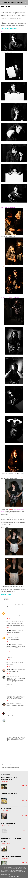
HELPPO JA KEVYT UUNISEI (9, 794)
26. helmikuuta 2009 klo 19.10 (17, 621)
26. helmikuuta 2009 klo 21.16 (15, 676)
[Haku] (26, 3)
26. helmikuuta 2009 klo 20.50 (17, 654)
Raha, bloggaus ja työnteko (8, 823)
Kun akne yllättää (6, 808)
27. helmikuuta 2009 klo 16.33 (17, 733)
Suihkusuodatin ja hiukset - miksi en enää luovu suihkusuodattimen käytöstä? (11, 839)
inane (8, 676)
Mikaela (8, 720)
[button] (26, 7)
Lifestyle (6, 599)
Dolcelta (10, 509)
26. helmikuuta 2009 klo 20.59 (17, 662)
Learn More (12, 876)
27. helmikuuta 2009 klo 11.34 (16, 720)
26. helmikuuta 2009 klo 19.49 (17, 630)
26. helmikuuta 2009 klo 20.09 (17, 644)
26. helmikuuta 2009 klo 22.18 (17, 692)
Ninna (8, 703)
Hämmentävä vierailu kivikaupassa (11, 856)
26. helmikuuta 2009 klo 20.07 (13, 637)
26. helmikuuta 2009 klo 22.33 (15, 703)
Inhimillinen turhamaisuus (13, 2)
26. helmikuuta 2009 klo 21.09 (19, 669)
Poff (8, 713)
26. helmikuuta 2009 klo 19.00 (13, 613)
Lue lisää (24, 785)
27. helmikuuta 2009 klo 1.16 (14, 713)
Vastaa (8, 610)
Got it (18, 876)
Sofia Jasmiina (10, 669)
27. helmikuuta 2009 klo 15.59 (17, 726)
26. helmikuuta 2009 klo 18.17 (17, 604)
